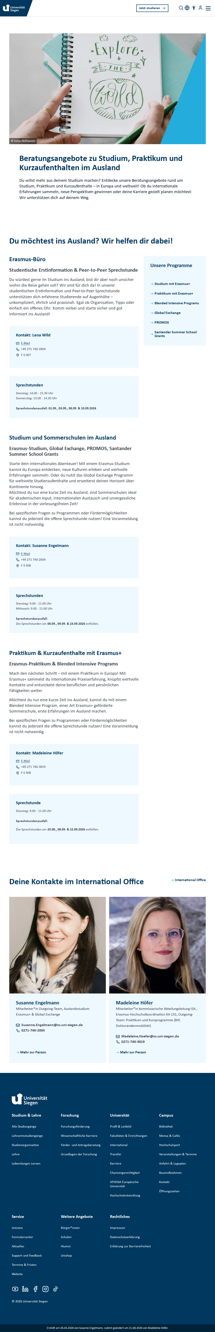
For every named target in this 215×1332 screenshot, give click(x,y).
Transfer (115, 1154)
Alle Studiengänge (24, 1126)
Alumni (66, 1246)
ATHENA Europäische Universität (124, 1184)
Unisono (17, 1228)
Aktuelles (18, 1246)
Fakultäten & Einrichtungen (128, 1136)
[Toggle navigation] (208, 8)
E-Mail (25, 343)
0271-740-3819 (133, 1042)
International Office (190, 880)
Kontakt (164, 1182)
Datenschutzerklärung (125, 1237)
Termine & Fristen (24, 1265)
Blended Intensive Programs (177, 303)
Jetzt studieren (149, 8)
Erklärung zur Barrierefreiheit (130, 1246)
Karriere (115, 1163)
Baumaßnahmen (170, 1173)
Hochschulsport (169, 1145)
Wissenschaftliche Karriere (79, 1136)
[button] (193, 7)
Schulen (66, 1237)
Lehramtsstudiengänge (27, 1136)
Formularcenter (22, 1237)
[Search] (181, 7)
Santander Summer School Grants (176, 334)
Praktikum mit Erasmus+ (174, 294)
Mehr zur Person (33, 1052)
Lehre (16, 1154)
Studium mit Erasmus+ (172, 284)
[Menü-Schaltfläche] (200, 7)
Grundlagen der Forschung (79, 1154)
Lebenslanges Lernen (26, 1163)
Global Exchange (168, 313)
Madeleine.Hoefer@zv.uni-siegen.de (150, 1036)
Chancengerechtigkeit (125, 1173)
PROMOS (162, 323)
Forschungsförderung (75, 1126)
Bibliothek (166, 1126)
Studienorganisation (25, 1145)
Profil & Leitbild (120, 1126)
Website (17, 1274)
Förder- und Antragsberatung (81, 1145)
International (119, 1145)
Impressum (117, 1228)
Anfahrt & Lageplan (172, 1163)
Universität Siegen (35, 1301)
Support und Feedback (27, 1255)
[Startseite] (29, 1099)
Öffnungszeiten (169, 1191)
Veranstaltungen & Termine (178, 1154)
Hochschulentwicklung (125, 1195)
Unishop (66, 1255)
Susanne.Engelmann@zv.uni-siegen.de (52, 1025)
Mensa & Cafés (169, 1136)
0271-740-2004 (33, 1031)
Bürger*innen (70, 1228)
